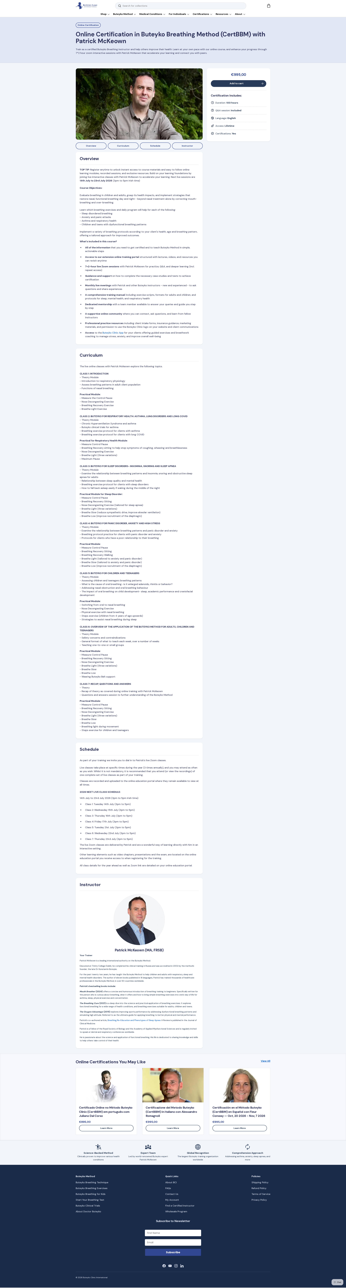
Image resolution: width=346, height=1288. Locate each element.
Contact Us (171, 1194)
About (238, 14)
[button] (269, 6)
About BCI (171, 1182)
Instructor (187, 145)
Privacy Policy (259, 1199)
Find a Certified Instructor (179, 1205)
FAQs (168, 1188)
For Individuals (177, 14)
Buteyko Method (123, 14)
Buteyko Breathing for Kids (90, 1194)
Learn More (106, 1128)
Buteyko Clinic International (95, 1277)
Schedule (155, 145)
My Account (172, 1199)
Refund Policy (259, 1188)
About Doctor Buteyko (88, 1211)
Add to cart (236, 83)
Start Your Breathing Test (90, 1199)
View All (265, 1061)
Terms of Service (261, 1194)
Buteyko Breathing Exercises (91, 1188)
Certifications (201, 14)
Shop (104, 14)
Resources (222, 14)
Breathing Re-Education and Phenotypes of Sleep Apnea (134, 1020)
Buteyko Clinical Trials (88, 1205)
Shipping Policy (260, 1182)
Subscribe (173, 1252)
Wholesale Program (176, 1211)
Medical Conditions (150, 14)
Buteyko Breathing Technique (92, 1182)
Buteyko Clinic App (113, 332)
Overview (91, 145)
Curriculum (123, 145)
